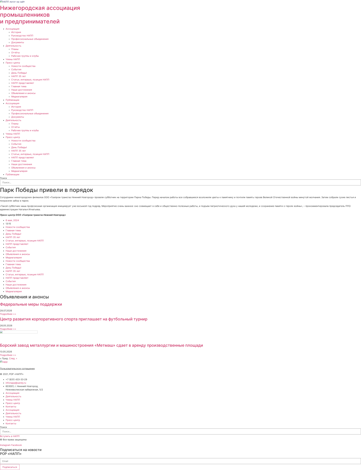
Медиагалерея (19, 96)
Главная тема (18, 86)
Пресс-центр (13, 62)
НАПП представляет (22, 83)
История (16, 32)
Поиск (3, 178)
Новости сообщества (23, 66)
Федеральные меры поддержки (31, 304)
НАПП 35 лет (18, 76)
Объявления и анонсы (23, 93)
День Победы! (19, 72)
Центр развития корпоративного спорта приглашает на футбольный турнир (73, 319)
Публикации (12, 99)
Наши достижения (21, 89)
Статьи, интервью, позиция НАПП (30, 79)
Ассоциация (12, 28)
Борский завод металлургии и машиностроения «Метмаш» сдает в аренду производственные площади (101, 345)
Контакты (11, 406)
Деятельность (13, 45)
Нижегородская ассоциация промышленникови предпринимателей (40, 14)
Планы (14, 49)
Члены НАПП (13, 59)
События (16, 69)
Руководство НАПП (22, 35)
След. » (13, 358)
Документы (17, 42)
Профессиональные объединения (30, 39)
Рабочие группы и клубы (25, 55)
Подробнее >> (8, 314)
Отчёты (15, 52)
